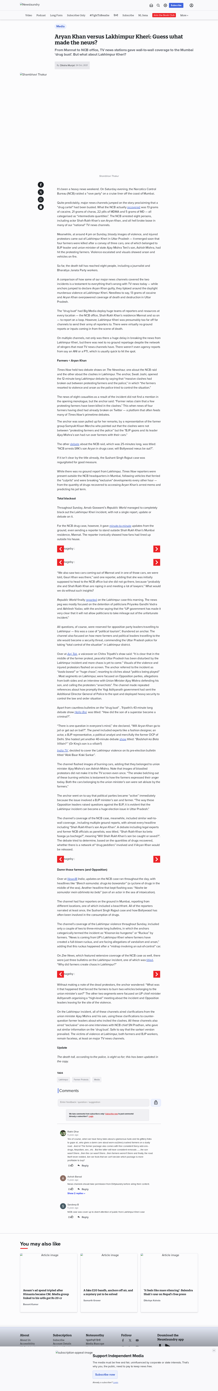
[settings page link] (165, 5)
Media (97, 1079)
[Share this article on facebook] (40, 184)
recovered (133, 207)
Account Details (62, 1343)
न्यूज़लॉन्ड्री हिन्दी (93, 1340)
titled (149, 960)
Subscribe (176, 5)
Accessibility (27, 1343)
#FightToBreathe (99, 15)
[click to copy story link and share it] (40, 207)
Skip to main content (35, 23)
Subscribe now (105, 1374)
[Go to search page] (158, 5)
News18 (72, 879)
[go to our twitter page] (130, 1340)
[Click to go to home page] (36, 4)
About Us (25, 1340)
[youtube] (137, 1340)
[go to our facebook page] (122, 1340)
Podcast (41, 15)
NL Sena (143, 15)
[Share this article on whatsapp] (40, 199)
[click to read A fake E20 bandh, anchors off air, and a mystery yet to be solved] (109, 1269)
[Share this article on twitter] (40, 192)
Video (28, 15)
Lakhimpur (63, 1079)
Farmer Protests (81, 1079)
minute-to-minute (120, 526)
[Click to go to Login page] (191, 5)
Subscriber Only (76, 15)
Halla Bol (81, 712)
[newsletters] (151, 5)
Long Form (56, 15)
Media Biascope (95, 1343)
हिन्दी (116, 15)
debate (74, 444)
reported (91, 600)
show (123, 739)
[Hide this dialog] (214, 1350)
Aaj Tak (72, 654)
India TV (62, 750)
